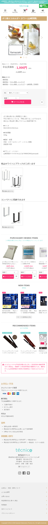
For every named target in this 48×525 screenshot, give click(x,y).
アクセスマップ (24, 466)
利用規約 (4, 505)
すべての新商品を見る (24, 317)
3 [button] (27, 58)
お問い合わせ (5, 496)
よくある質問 (5, 492)
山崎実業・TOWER (32, 84)
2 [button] (24, 58)
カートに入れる (18, 102)
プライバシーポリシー (8, 513)
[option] (24, 39)
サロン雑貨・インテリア (17, 82)
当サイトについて (6, 509)
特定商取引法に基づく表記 (9, 500)
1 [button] (21, 58)
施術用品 (5, 79)
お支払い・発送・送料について (10, 488)
